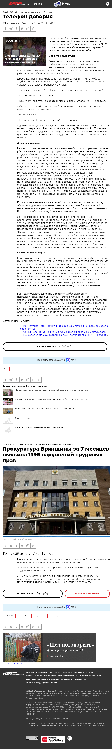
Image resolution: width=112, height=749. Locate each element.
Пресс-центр (55, 673)
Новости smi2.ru (12, 663)
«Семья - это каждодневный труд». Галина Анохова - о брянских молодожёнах (51, 399)
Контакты (67, 673)
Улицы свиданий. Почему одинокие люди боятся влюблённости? (45, 409)
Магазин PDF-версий (83, 673)
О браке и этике (22, 418)
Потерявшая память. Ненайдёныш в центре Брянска (39, 427)
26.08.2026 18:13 (9, 444)
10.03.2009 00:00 (10, 12)
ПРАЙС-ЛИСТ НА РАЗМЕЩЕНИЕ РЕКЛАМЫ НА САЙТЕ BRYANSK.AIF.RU (72, 676)
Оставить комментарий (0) (87, 593)
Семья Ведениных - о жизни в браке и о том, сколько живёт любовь (64, 332)
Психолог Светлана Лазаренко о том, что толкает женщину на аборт (64, 335)
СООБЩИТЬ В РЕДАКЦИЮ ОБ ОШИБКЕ (41, 683)
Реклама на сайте (34, 676)
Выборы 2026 (80, 679)
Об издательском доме (36, 673)
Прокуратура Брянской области (17, 539)
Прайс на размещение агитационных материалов (49, 679)
